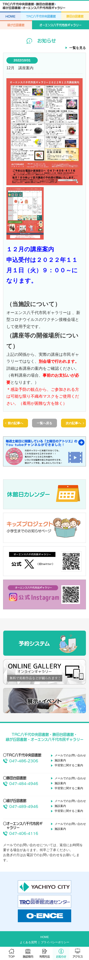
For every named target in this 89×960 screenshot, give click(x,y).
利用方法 (44, 956)
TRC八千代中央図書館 (41, 16)
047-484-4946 (23, 783)
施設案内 (28, 956)
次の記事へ (73, 423)
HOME (10, 16)
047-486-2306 (23, 761)
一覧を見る (77, 48)
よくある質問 (28, 942)
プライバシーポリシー (55, 942)
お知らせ (61, 956)
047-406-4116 (23, 833)
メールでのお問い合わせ (70, 755)
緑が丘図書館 (15, 25)
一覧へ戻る (44, 423)
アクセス (78, 956)
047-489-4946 (23, 806)
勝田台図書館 (75, 16)
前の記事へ (15, 423)
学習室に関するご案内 (69, 765)
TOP (11, 956)
